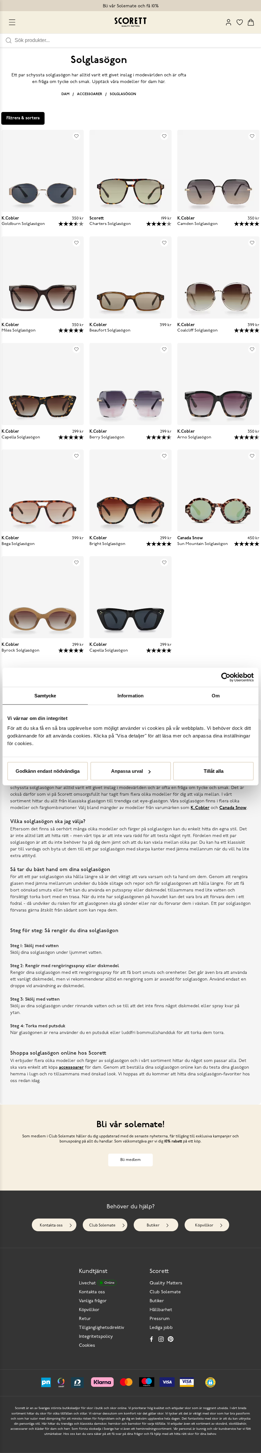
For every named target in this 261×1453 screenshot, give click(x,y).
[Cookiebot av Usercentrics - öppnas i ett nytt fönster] (226, 677)
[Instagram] (161, 1339)
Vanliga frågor (93, 1301)
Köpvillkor (204, 1225)
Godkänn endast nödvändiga (48, 771)
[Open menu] (12, 22)
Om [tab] (216, 695)
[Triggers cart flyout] (251, 22)
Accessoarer (89, 94)
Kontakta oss (51, 1225)
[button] (210, 1382)
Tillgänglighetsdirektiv (101, 1327)
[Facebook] (151, 1339)
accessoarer (71, 1067)
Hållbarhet (161, 1310)
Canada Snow (232, 808)
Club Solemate (102, 1225)
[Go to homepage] (130, 22)
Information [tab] (130, 695)
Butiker (153, 1225)
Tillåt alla (213, 771)
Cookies (87, 1345)
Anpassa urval (127, 771)
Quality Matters (166, 1283)
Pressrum (160, 1319)
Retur (85, 1319)
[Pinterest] (170, 1339)
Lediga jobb (161, 1327)
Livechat (96, 1283)
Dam (65, 94)
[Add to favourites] (76, 136)
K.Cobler (200, 808)
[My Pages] (228, 22)
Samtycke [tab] (45, 695)
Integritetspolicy (96, 1336)
